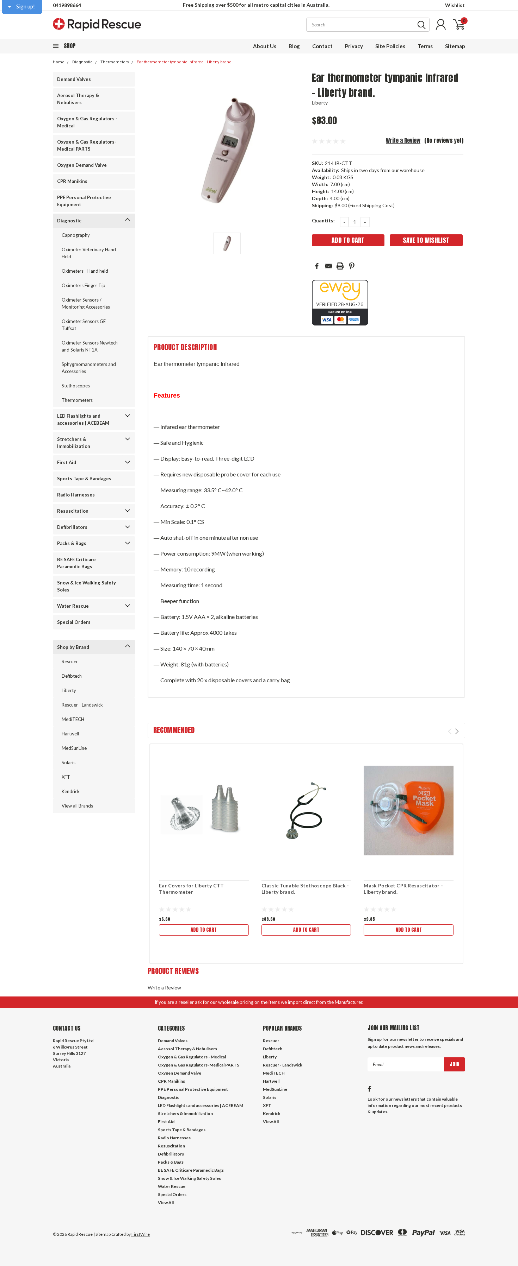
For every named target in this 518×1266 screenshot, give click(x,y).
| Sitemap (102, 1234)
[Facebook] (316, 266)
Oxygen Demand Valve (82, 165)
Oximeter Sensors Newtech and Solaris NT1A (90, 346)
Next (457, 731)
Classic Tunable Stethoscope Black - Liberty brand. (305, 888)
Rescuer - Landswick (82, 705)
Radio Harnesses (76, 495)
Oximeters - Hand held (85, 271)
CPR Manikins (72, 181)
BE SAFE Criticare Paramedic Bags (76, 563)
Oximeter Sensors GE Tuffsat (84, 324)
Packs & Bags (71, 543)
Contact (322, 46)
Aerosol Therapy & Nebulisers (78, 99)
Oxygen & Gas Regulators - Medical (87, 122)
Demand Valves (74, 79)
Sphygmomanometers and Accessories (89, 367)
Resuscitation (72, 511)
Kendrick (71, 791)
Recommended (174, 729)
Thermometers (114, 62)
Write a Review (403, 140)
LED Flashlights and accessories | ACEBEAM (83, 419)
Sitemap (455, 46)
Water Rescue (73, 606)
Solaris (68, 762)
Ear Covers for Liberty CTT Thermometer (191, 888)
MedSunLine (74, 748)
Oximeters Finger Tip (83, 285)
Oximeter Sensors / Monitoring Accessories (86, 303)
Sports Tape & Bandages (84, 478)
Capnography (76, 235)
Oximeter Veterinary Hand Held (89, 253)
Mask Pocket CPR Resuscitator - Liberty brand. (403, 888)
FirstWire (140, 1234)
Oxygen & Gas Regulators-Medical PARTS (86, 145)
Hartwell (70, 733)
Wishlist (455, 5)
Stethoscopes (76, 385)
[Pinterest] (351, 266)
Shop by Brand (73, 647)
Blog (294, 46)
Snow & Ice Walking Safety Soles (86, 586)
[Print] (340, 266)
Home (58, 62)
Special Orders (74, 622)
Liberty (69, 690)
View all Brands (77, 806)
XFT (66, 777)
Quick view (203, 811)
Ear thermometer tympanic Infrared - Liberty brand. (185, 62)
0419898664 (67, 5)
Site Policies (390, 46)
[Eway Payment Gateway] (340, 302)
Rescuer (70, 661)
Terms (425, 46)
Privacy (354, 46)
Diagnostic (82, 62)
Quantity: (323, 220)
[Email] (328, 266)
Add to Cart (204, 929)
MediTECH (73, 719)
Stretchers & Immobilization (73, 442)
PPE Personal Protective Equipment (84, 201)
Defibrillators (72, 527)
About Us (264, 46)
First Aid (66, 462)
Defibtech (72, 676)
